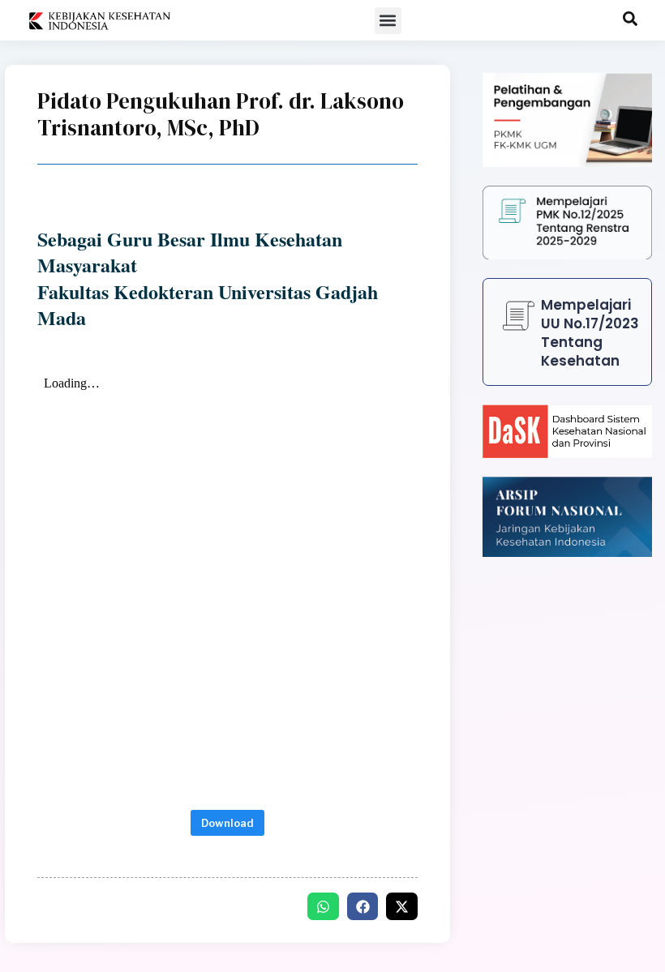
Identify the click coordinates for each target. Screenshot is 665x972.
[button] (388, 20)
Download (227, 822)
